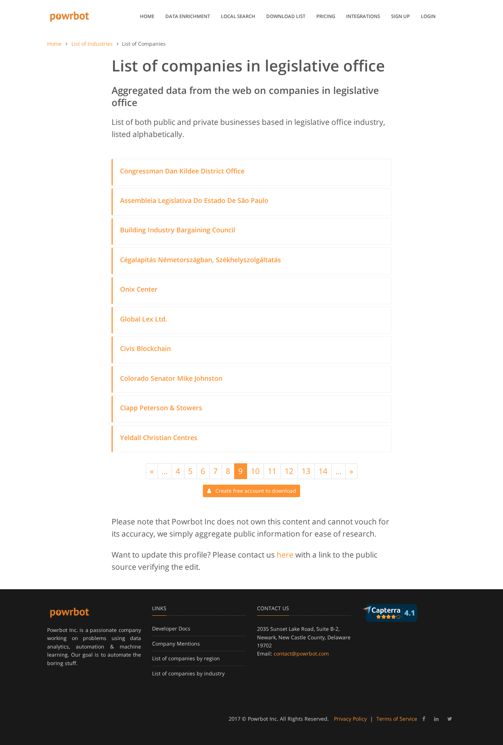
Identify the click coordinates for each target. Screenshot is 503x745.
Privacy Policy (350, 718)
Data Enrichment (187, 16)
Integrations (363, 16)
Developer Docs (171, 628)
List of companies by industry (188, 673)
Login (428, 16)
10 (255, 471)
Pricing (325, 16)
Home (147, 16)
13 (306, 471)
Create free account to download (253, 490)
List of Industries (92, 43)
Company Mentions (176, 643)
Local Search (238, 16)
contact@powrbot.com (301, 653)
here (285, 554)
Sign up (400, 16)
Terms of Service (396, 718)
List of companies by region (186, 658)
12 (289, 471)
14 (323, 471)
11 (272, 471)
